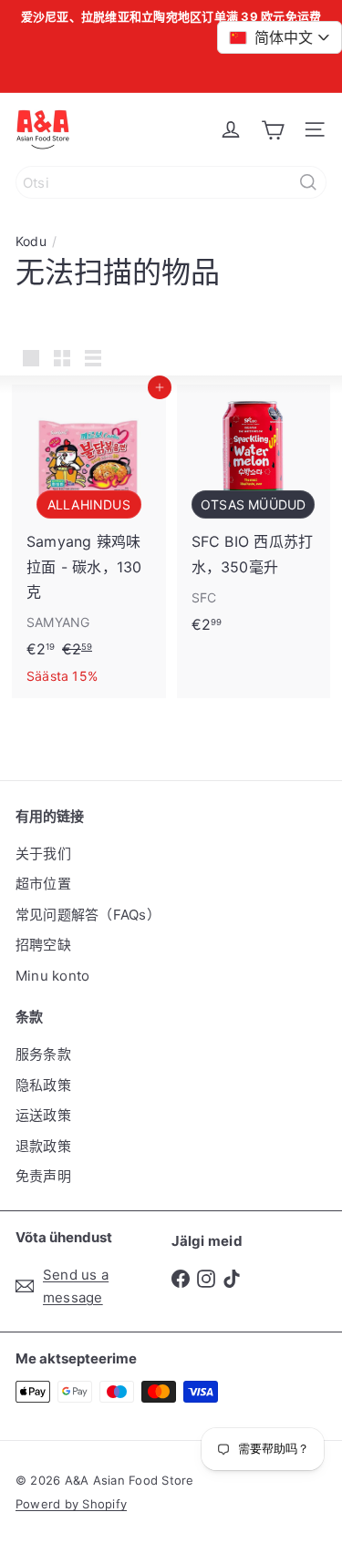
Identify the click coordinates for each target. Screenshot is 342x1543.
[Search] (308, 182)
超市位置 (43, 883)
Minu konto (52, 975)
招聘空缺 (43, 944)
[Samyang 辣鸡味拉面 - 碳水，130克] (89, 541)
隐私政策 (43, 1085)
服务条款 (43, 1054)
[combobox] (171, 182)
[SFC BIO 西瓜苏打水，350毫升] (254, 514)
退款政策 (43, 1146)
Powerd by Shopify (71, 1504)
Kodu (31, 241)
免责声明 (43, 1176)
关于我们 (43, 853)
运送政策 (43, 1115)
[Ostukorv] (273, 129)
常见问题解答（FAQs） (88, 914)
